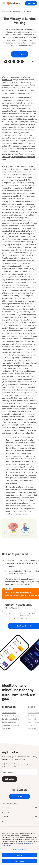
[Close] (36, 830)
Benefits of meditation (10, 719)
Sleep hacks (32, 725)
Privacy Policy (22, 843)
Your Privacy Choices (19, 849)
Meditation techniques (10, 725)
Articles (5, 12)
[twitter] (9, 61)
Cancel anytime (30, 619)
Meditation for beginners (11, 716)
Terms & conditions (19, 619)
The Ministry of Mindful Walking (20, 12)
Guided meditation (9, 722)
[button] (22, 61)
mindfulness (8, 32)
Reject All (19, 855)
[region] (19, 846)
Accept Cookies (19, 861)
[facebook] (5, 61)
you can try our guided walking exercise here (18, 158)
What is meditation (9, 713)
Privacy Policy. (13, 766)
